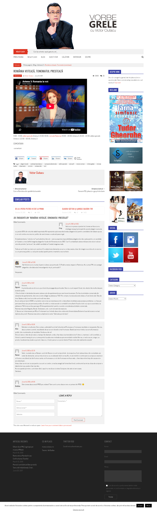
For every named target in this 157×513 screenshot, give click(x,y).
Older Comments (19, 222)
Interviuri (77, 57)
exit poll (71, 164)
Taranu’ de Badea (48, 450)
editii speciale (63, 164)
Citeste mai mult (78, 510)
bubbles (17, 386)
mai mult (118, 83)
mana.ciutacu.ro (48, 447)
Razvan (17, 355)
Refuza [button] (148, 505)
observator (23, 166)
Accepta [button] (140, 505)
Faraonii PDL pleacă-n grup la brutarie (91, 191)
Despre (88, 57)
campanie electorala (51, 164)
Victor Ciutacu (29, 76)
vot (45, 166)
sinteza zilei (38, 166)
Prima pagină (18, 57)
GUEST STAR (53, 57)
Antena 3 (40, 65)
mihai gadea (90, 164)
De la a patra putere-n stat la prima (29, 208)
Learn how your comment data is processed (56, 425)
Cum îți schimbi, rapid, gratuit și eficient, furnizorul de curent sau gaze (57, 52)
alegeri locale (24, 164)
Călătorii (65, 57)
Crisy (60, 228)
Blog (43, 57)
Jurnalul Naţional (55, 136)
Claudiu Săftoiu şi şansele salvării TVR (77, 208)
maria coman (81, 164)
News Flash (32, 57)
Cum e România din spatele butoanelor (27, 191)
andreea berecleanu (36, 164)
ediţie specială (28, 136)
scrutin (30, 166)
